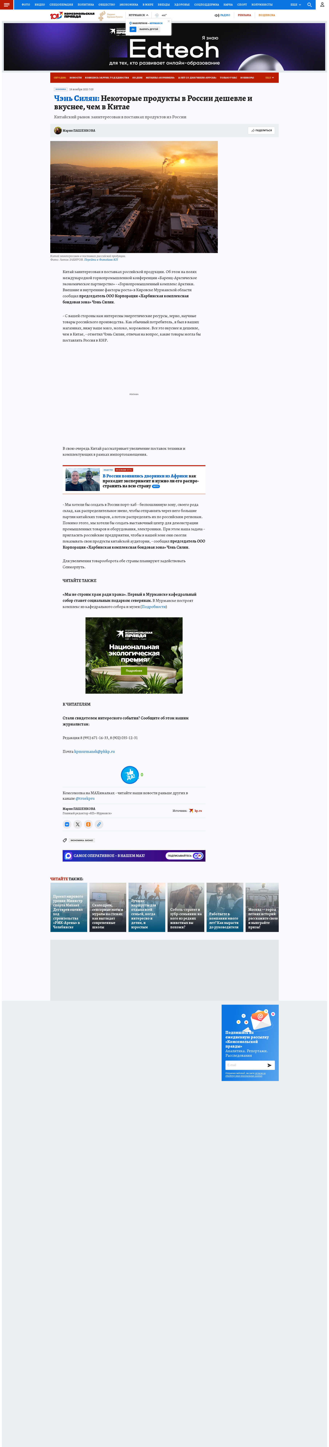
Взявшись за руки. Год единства (107, 77)
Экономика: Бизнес (81, 840)
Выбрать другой (149, 29)
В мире (148, 4)
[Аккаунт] (322, 5)
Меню (6, 5)
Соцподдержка (206, 4)
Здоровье (182, 4)
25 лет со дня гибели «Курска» (197, 77)
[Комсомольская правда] (72, 15)
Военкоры (247, 77)
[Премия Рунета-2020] (108, 15)
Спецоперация (61, 4)
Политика (86, 4)
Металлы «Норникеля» (160, 77)
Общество (106, 4)
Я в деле (137, 77)
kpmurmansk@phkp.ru (94, 751)
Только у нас (228, 77)
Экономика (129, 4)
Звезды (164, 4)
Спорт (242, 4)
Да (133, 29)
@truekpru (85, 798)
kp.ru (198, 811)
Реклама (244, 15)
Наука (228, 4)
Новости (76, 77)
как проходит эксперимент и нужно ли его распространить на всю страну (151, 481)
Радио (225, 15)
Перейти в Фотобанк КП (101, 259)
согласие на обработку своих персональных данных (245, 1074)
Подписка (267, 15)
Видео (40, 4)
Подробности (154, 606)
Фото (26, 4)
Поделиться (264, 130)
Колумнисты (262, 4)
